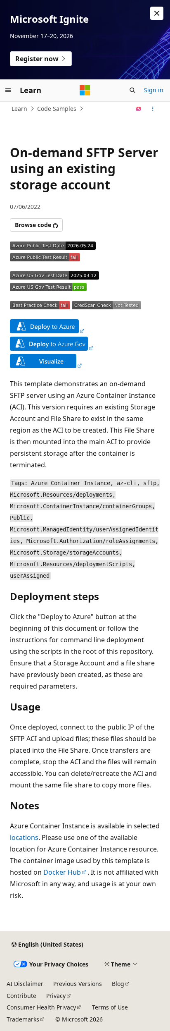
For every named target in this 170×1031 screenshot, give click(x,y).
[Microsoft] (85, 90)
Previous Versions (77, 984)
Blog (118, 984)
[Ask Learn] (139, 108)
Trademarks (23, 1019)
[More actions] (153, 108)
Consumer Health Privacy (41, 1007)
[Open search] (132, 90)
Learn (19, 108)
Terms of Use (110, 1007)
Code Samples (56, 108)
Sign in (153, 90)
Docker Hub (62, 872)
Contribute (21, 996)
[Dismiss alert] (156, 13)
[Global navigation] (8, 90)
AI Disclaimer (25, 984)
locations (24, 837)
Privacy (56, 996)
